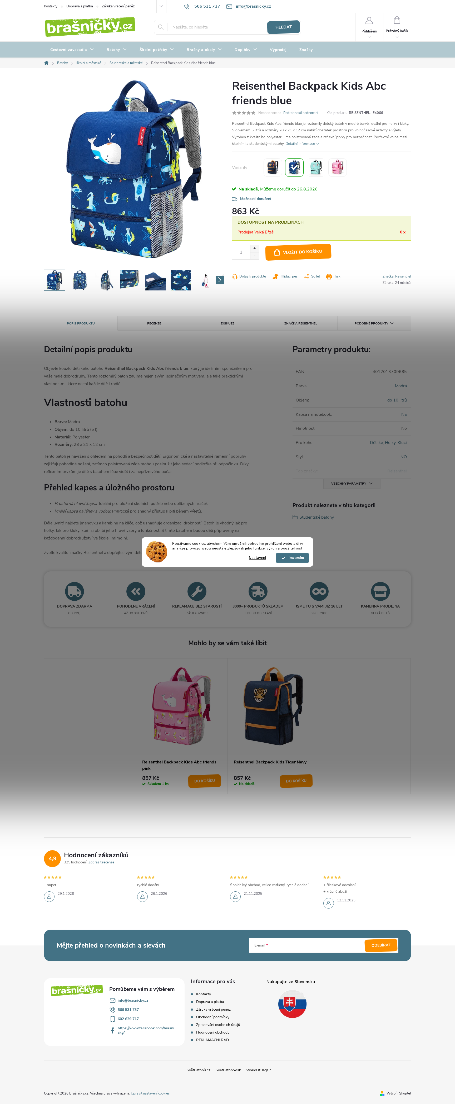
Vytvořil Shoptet (399, 1093)
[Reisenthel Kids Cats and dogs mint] (316, 167)
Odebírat (381, 945)
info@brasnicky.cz (133, 1000)
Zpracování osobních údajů (218, 1024)
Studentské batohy (316, 517)
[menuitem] (72, 50)
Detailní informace (300, 143)
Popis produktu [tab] (81, 323)
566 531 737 (128, 1009)
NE (404, 414)
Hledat (283, 27)
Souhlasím (295, 558)
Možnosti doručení (255, 198)
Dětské (376, 443)
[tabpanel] (182, 726)
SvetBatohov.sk (228, 1070)
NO (403, 457)
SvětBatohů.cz (198, 1070)
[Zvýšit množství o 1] (254, 248)
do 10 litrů (397, 400)
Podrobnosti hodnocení (300, 113)
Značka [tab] (300, 323)
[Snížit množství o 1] (254, 255)
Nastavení (257, 558)
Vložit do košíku (303, 252)
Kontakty (50, 6)
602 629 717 (128, 1018)
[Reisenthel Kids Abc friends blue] (294, 167)
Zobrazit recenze (101, 862)
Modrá (401, 386)
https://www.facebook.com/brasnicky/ (146, 1030)
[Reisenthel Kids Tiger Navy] (273, 167)
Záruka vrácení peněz (118, 6)
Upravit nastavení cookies (150, 1093)
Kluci (402, 443)
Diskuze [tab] (227, 323)
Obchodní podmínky (212, 1017)
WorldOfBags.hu (260, 1070)
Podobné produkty (371, 323)
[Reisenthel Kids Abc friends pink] (337, 167)
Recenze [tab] (154, 323)
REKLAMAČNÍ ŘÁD (212, 1040)
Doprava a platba (79, 6)
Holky (390, 443)
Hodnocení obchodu (213, 1032)
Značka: (397, 276)
